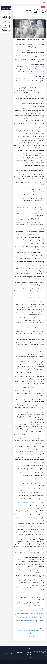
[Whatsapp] (27, 636)
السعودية (37, 630)
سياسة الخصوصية (19, 652)
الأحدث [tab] (7, 8)
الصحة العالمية (33, 630)
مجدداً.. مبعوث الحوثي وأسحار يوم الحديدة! (4, 17)
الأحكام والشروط (19, 654)
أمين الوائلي (5, 18)
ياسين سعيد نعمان (4, 14)
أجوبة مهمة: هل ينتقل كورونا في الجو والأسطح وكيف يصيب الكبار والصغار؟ (28, 502)
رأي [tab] (9, 8)
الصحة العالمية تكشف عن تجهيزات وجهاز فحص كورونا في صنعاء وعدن (32, 610)
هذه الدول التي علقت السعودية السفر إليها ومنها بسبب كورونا (30, 616)
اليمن (43, 630)
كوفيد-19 (25, 630)
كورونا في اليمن (21, 630)
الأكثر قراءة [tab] (3, 8)
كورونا (29, 630)
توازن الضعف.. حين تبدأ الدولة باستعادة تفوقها (4, 13)
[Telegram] (25, 636)
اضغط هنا (38, 323)
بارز (40, 630)
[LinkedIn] (29, 636)
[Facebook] (33, 636)
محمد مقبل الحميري (4, 27)
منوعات (30, 657)
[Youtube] (35, 656)
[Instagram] (37, 656)
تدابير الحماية (17, 460)
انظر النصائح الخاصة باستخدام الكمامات (32, 448)
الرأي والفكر (29, 654)
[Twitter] (31, 636)
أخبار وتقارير (29, 652)
